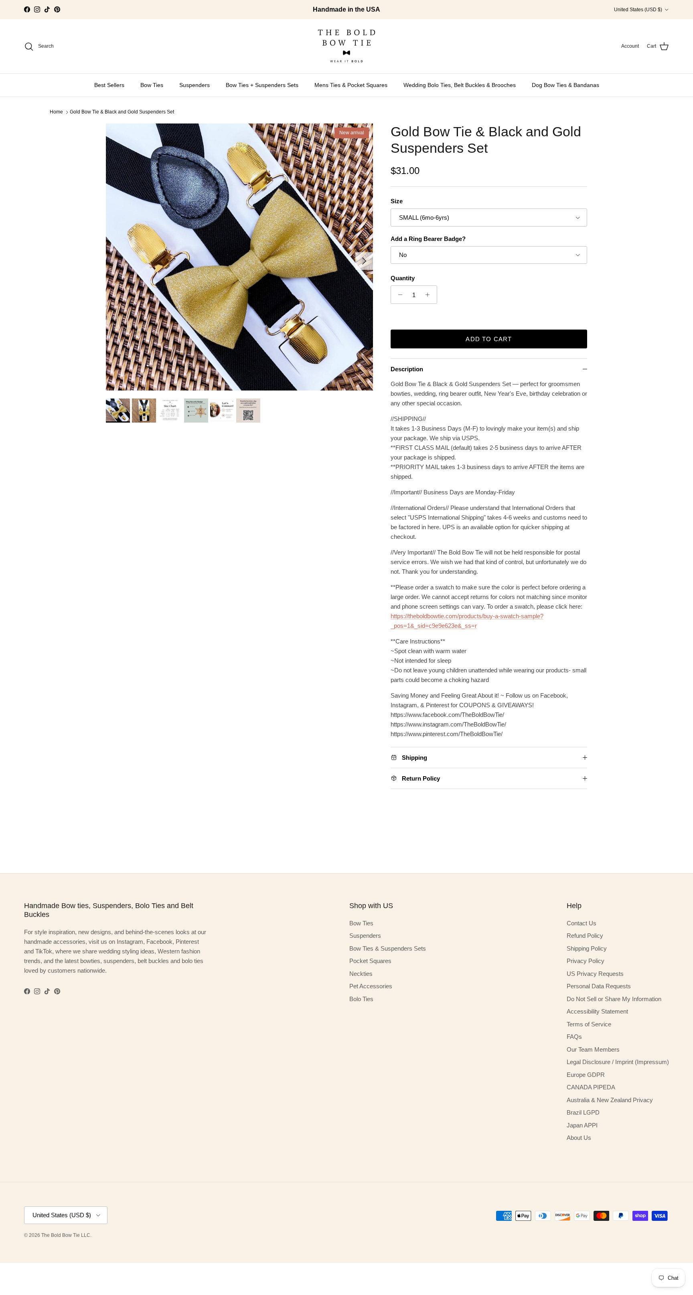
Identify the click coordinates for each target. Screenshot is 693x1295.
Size (397, 201)
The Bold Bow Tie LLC (65, 1235)
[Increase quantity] (430, 295)
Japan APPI (582, 1125)
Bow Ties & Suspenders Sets (387, 948)
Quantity (403, 278)
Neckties (361, 973)
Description (407, 369)
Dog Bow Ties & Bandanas (565, 85)
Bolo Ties (361, 999)
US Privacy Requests (595, 973)
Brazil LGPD (583, 1112)
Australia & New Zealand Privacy (610, 1100)
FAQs (574, 1036)
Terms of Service (589, 1024)
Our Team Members (593, 1049)
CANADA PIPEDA (591, 1087)
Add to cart (489, 339)
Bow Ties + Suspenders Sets (262, 85)
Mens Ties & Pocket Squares (350, 85)
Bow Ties (151, 85)
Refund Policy (585, 935)
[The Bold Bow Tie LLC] (346, 46)
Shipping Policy (587, 948)
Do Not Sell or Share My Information (614, 999)
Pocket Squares (370, 960)
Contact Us (581, 923)
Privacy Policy (585, 960)
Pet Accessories (370, 986)
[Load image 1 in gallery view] (239, 257)
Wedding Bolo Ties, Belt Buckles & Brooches (459, 85)
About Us (579, 1137)
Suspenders (194, 85)
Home (56, 112)
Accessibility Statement (597, 1011)
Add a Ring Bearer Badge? (428, 238)
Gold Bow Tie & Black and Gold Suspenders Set (122, 112)
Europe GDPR (586, 1074)
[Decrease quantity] (398, 295)
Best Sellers (109, 85)
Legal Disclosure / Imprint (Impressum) (618, 1061)
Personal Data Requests (599, 986)
